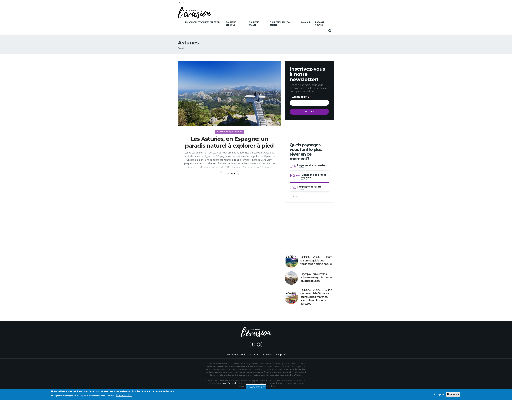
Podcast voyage (319, 23)
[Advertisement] (309, 228)
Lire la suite (229, 174)
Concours (306, 22)
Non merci (453, 394)
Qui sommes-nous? (236, 354)
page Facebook (229, 383)
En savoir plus (124, 395)
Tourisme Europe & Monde (280, 23)
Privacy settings (256, 387)
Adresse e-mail (300, 97)
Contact (254, 354)
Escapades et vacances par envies (202, 22)
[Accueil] (194, 13)
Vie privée (281, 354)
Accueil (181, 48)
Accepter (439, 394)
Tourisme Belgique (231, 23)
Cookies (267, 354)
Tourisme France (254, 23)
